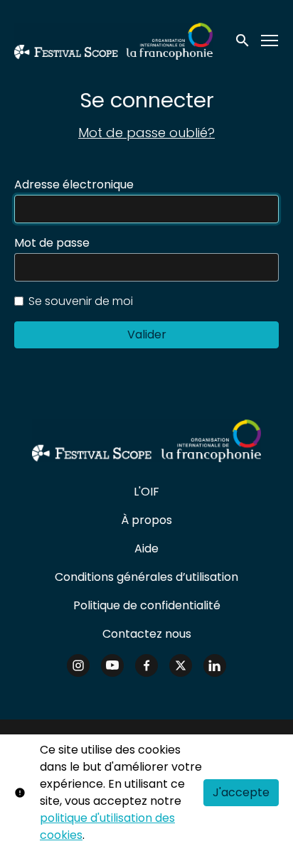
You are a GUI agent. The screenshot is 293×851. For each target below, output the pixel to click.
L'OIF (146, 491)
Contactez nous (146, 634)
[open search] (243, 40)
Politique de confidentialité (146, 605)
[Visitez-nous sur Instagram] (78, 665)
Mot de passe (52, 243)
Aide (146, 548)
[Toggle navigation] (270, 41)
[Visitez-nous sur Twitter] (180, 665)
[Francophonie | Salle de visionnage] (146, 440)
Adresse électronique (74, 185)
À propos (146, 520)
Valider (146, 334)
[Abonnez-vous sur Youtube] (112, 665)
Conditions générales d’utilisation (146, 577)
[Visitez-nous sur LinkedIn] (214, 665)
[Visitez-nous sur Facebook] (146, 665)
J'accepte (241, 792)
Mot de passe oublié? (146, 132)
